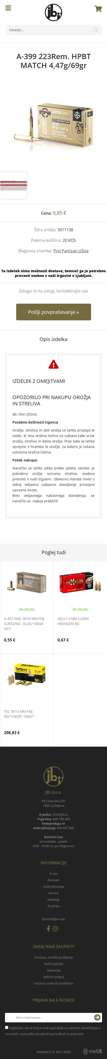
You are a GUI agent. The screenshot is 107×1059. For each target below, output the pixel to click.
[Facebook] (50, 929)
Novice (54, 893)
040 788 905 (61, 819)
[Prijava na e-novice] (97, 1017)
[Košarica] (97, 8)
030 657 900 (65, 828)
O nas (53, 873)
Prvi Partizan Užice (71, 251)
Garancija (53, 970)
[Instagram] (56, 929)
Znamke (53, 906)
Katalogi (53, 899)
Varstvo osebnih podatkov (53, 983)
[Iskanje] (95, 31)
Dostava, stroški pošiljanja (53, 957)
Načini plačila (53, 964)
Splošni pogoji (53, 976)
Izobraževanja (53, 886)
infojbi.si (60, 814)
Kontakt (53, 880)
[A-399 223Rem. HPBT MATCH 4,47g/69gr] (53, 126)
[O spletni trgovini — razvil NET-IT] (92, 1052)
